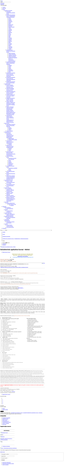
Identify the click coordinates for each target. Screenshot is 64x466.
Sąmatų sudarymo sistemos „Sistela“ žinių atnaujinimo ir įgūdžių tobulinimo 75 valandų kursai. (10, 103)
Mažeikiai (10, 25)
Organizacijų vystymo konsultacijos (10, 222)
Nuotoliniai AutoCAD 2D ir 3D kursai (12, 159)
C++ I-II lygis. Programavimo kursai (10, 184)
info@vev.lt (13, 391)
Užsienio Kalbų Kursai (10, 203)
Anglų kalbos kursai (12, 204)
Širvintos (10, 43)
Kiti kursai (6, 202)
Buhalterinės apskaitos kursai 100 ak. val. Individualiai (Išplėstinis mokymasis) (10, 79)
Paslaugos (4, 206)
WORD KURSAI (11, 138)
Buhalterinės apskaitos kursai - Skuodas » (34, 412)
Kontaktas (4, 228)
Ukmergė (10, 32)
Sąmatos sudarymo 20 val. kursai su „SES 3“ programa (10, 96)
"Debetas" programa (12, 55)
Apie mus (4, 8)
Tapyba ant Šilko (9, 130)
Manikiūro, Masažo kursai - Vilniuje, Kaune (10, 196)
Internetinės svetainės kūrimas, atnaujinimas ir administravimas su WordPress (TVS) (10, 177)
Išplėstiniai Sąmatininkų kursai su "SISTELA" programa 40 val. (10, 92)
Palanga (9, 40)
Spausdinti (4, 243)
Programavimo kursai (8, 180)
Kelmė (9, 45)
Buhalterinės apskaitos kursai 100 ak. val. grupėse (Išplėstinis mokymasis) (10, 74)
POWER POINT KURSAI (12, 139)
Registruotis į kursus (6, 252)
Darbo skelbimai (7, 207)
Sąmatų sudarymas (8, 213)
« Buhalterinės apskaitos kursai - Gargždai (19, 412)
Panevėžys (10, 21)
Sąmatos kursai (7, 83)
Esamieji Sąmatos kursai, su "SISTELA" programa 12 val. (10, 86)
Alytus (9, 23)
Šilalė (9, 36)
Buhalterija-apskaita (8, 10)
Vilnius (9, 18)
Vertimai (6, 223)
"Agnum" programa (12, 56)
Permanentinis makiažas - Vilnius (9, 192)
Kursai (3, 9)
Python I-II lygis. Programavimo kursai (10, 182)
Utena (9, 33)
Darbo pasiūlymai (9, 208)
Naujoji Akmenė (11, 27)
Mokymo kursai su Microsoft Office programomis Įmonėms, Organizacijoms (10, 153)
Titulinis (3, 7)
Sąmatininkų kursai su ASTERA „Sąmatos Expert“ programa (10, 99)
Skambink (2, 4)
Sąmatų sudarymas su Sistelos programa (10, 215)
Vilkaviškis (10, 47)
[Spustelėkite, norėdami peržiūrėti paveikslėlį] (7, 246)
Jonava (9, 31)
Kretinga (10, 37)
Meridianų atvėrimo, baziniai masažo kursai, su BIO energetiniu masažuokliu (10, 199)
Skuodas (10, 44)
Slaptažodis (3, 456)
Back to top (2, 451)
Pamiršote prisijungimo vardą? (8, 463)
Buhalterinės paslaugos (8, 216)
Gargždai (10, 39)
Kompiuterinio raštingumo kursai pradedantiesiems (9, 146)
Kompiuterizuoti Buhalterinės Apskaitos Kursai (10, 51)
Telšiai (9, 28)
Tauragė (10, 29)
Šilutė (9, 35)
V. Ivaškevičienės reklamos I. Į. (9, 211)
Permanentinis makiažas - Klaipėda (10, 189)
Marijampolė (10, 24)
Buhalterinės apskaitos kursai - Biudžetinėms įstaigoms (10, 63)
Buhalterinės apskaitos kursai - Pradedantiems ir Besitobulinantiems (10, 16)
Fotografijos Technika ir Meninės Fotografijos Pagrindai (10, 125)
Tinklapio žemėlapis (6, 446)
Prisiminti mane (4, 458)
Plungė (9, 34)
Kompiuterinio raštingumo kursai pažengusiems (9, 142)
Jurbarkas (10, 46)
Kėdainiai (10, 30)
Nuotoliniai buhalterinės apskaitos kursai (10, 12)
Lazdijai (9, 48)
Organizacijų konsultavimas (7, 220)
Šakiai (9, 42)
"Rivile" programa (11, 53)
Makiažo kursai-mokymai (9, 194)
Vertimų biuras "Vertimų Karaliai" (9, 225)
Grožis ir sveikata (7, 187)
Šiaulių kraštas (5, 409)
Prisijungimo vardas (5, 454)
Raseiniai (10, 41)
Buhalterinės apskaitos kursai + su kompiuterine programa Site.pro (12, 59)
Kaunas (9, 19)
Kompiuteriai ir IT (7, 132)
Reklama (6, 209)
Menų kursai (6, 123)
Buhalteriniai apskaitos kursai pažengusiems (10, 82)
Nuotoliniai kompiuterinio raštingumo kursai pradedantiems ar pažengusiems (9, 135)
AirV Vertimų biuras (10, 227)
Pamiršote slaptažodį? (6, 462)
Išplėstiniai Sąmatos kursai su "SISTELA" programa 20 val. (10, 89)
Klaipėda (10, 20)
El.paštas (4, 244)
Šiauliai (9, 22)
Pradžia (3, 232)
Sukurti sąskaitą (5, 464)
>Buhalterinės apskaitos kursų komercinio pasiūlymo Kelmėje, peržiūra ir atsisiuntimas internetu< (14, 267)
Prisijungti (2, 3)
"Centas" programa (12, 54)
